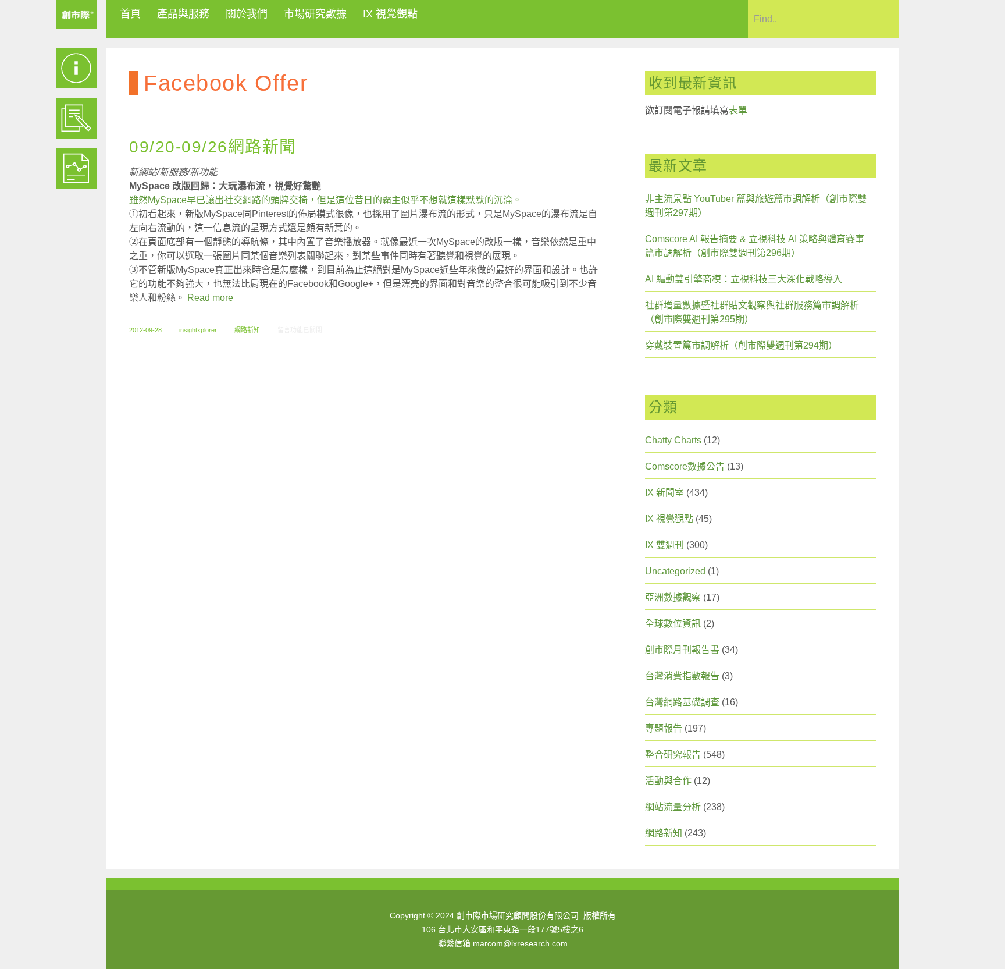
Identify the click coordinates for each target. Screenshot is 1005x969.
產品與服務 (183, 14)
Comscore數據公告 (685, 466)
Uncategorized (675, 571)
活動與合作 (668, 781)
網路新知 (247, 329)
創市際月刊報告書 (682, 650)
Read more (210, 298)
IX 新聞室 (664, 493)
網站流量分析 (673, 807)
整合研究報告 (673, 754)
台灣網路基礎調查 (682, 702)
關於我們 (247, 14)
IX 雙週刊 (664, 545)
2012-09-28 (145, 329)
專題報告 (663, 728)
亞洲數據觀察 (673, 597)
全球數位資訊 (673, 624)
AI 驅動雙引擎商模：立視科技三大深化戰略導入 (743, 279)
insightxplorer (198, 329)
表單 (738, 110)
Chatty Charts (673, 440)
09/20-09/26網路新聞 (213, 147)
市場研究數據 (315, 14)
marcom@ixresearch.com (520, 943)
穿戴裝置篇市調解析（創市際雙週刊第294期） (741, 345)
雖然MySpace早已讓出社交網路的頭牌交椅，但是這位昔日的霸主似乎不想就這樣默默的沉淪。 (325, 200)
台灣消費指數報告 (682, 676)
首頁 (130, 14)
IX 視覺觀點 (390, 14)
